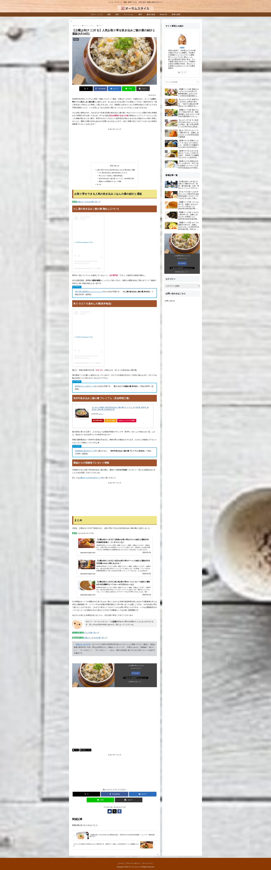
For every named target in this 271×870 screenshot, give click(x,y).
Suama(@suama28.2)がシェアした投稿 (87, 268)
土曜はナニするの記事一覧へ (88, 202)
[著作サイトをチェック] (110, 811)
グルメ (76, 750)
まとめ (99, 184)
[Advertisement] (114, 145)
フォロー (137, 673)
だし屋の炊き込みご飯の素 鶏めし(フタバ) (113, 173)
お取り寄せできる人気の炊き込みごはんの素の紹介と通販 (116, 170)
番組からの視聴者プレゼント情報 (110, 181)
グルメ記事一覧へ (90, 633)
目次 (111, 166)
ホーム (121, 863)
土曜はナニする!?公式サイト (90, 478)
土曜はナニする (86, 750)
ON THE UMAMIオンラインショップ (89, 292)
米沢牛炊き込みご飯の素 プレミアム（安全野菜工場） (117, 178)
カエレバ (100, 414)
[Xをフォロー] (114, 811)
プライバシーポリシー (133, 863)
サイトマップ (147, 863)
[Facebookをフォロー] (119, 811)
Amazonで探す (110, 420)
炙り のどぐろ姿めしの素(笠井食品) (111, 175)
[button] (143, 88)
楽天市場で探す (98, 420)
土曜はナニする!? (82, 644)
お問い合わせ (170, 301)
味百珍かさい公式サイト (84, 386)
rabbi (182, 47)
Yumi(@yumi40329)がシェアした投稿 (86, 363)
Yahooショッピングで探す (126, 420)
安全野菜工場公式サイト (84, 451)
